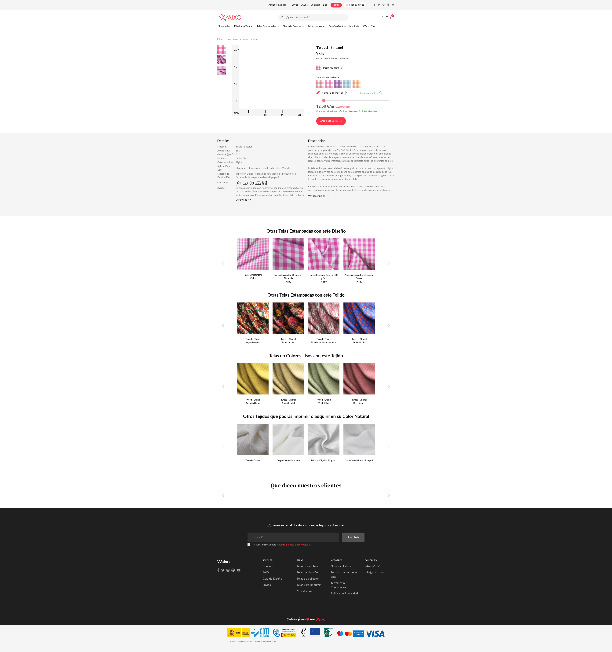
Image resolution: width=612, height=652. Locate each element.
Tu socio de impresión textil (344, 574)
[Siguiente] (389, 263)
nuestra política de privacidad (293, 544)
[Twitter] (223, 570)
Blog (325, 5)
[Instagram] (227, 570)
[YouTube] (238, 570)
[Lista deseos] (387, 17)
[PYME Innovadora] (286, 633)
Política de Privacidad (344, 593)
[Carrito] (391, 17)
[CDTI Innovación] (249, 633)
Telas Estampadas (266, 26)
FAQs (266, 572)
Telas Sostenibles (307, 566)
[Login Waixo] (382, 17)
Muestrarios (315, 26)
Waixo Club (369, 26)
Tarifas (336, 5)
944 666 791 (373, 566)
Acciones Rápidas (277, 5)
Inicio (219, 39)
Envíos (295, 5)
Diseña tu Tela (242, 26)
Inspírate (354, 26)
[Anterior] (223, 263)
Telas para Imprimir (309, 585)
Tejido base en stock (369, 93)
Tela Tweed (232, 40)
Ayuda (304, 5)
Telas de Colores (292, 26)
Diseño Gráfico (337, 26)
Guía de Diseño (272, 578)
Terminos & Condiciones (338, 585)
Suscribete (353, 537)
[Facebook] (218, 570)
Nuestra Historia (341, 566)
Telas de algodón (307, 572)
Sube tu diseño (356, 5)
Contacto (315, 5)
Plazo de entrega (360, 112)
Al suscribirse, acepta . (282, 544)
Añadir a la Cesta (329, 121)
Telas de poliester (308, 578)
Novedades (224, 26)
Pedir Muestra (330, 67)
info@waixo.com (375, 572)
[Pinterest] (233, 570)
